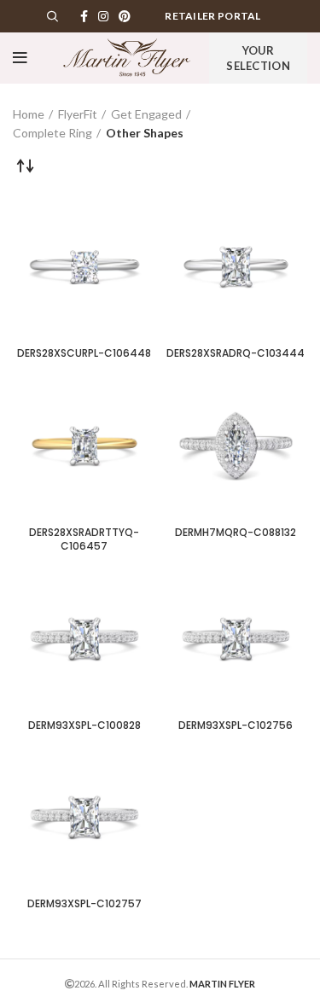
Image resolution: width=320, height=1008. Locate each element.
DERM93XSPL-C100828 (84, 725)
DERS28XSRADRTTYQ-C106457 (84, 539)
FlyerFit (77, 114)
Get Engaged (146, 114)
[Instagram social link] (103, 16)
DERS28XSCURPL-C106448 (84, 353)
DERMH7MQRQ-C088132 (235, 532)
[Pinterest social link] (124, 16)
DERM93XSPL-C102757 (84, 903)
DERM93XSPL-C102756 (235, 725)
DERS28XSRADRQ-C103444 (235, 353)
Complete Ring (52, 132)
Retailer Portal (213, 15)
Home (28, 114)
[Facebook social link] (84, 16)
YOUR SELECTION (258, 58)
